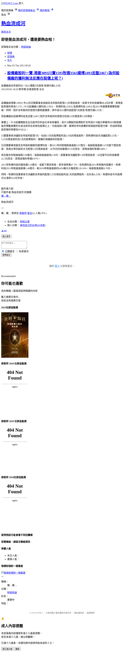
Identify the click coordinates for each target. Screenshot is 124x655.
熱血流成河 (13, 23)
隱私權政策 (79, 613)
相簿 (9, 53)
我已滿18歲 (7, 649)
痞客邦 (23, 213)
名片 (9, 60)
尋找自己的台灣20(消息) (33, 225)
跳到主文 (6, 32)
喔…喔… (6, 196)
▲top (4, 230)
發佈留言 (6, 255)
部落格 (11, 56)
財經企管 (25, 221)
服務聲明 (91, 613)
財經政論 (26, 47)
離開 (17, 649)
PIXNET (39, 613)
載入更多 (6, 236)
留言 (29, 213)
